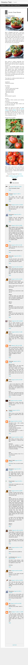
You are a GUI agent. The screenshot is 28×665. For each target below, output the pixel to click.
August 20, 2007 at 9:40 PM (17, 570)
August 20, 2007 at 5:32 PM (17, 530)
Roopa (10, 204)
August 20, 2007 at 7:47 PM (17, 547)
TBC (9, 400)
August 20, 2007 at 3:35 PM (17, 490)
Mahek (10, 611)
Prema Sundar (12, 481)
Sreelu (20, 174)
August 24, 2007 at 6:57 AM (16, 603)
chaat (14, 176)
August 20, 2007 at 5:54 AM (17, 267)
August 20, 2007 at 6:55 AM (17, 321)
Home (9, 5)
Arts (9, 421)
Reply (10, 190)
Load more (15, 645)
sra (9, 186)
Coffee (10, 580)
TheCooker (11, 361)
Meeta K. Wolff (12, 460)
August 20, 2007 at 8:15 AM (16, 345)
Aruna (10, 245)
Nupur (10, 225)
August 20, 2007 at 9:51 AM (17, 379)
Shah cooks (11, 256)
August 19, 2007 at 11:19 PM (15, 186)
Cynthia (10, 530)
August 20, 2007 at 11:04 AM (17, 437)
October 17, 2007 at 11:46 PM (17, 611)
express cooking (19, 176)
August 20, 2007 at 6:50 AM (17, 279)
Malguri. (15, 110)
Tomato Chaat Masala (14, 12)
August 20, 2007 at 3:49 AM (17, 225)
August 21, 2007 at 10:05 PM (17, 580)
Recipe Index (17, 5)
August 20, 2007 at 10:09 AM (16, 400)
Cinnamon (11, 193)
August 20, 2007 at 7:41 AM (17, 332)
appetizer (11, 176)
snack (13, 177)
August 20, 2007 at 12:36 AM (17, 204)
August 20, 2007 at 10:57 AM (16, 421)
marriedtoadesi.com (13, 557)
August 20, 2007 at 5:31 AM (17, 245)
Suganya (10, 410)
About (12, 5)
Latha (10, 345)
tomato (16, 177)
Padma (10, 267)
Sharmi (10, 321)
